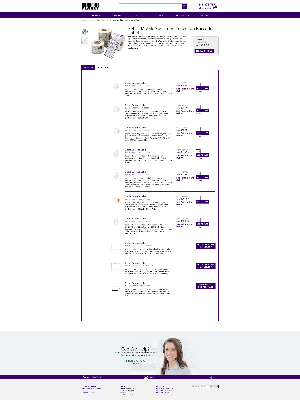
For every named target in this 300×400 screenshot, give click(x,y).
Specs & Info (88, 67)
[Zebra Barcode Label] (116, 83)
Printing (117, 15)
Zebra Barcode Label (135, 83)
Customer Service (88, 386)
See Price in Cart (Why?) (185, 89)
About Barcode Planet (164, 388)
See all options (204, 51)
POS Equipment (182, 15)
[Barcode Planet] (90, 6)
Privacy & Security (163, 392)
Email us (123, 392)
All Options (103, 67)
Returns (84, 390)
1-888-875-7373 (206, 4)
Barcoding (96, 15)
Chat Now (135, 363)
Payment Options (88, 392)
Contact (123, 386)
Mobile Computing (139, 18)
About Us (160, 386)
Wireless (204, 15)
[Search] (184, 6)
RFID (161, 15)
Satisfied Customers (163, 390)
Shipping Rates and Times (91, 388)
